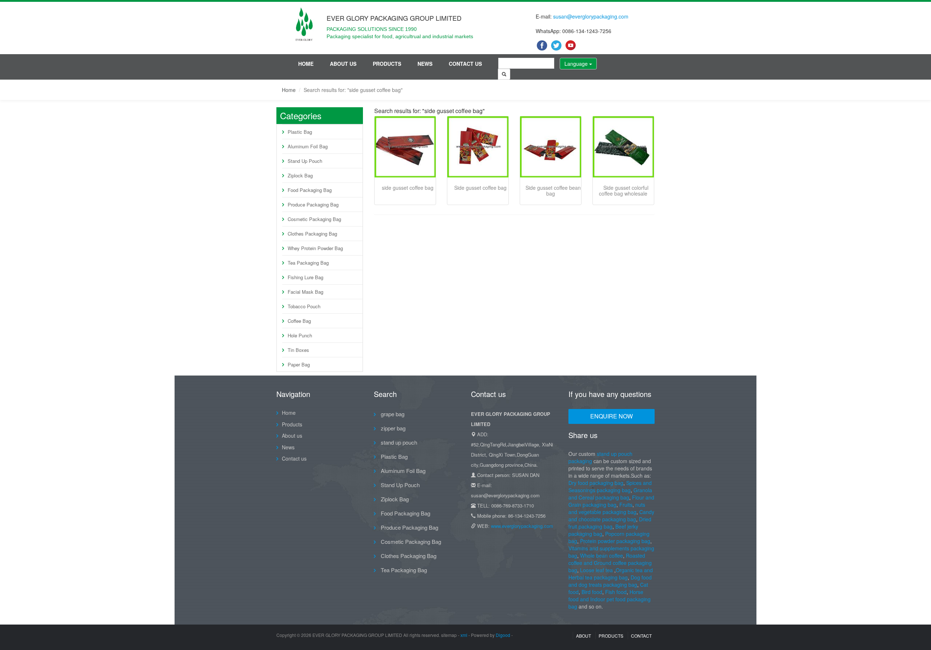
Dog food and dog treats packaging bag (610, 581)
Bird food (592, 591)
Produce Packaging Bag (313, 204)
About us (343, 63)
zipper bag (392, 428)
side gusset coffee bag (407, 187)
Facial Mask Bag (305, 291)
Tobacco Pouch (304, 306)
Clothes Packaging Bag (312, 233)
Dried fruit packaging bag (609, 522)
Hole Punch (300, 335)
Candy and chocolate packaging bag (611, 515)
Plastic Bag (300, 131)
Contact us (465, 63)
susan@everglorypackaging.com (590, 16)
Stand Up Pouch (305, 160)
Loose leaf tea (596, 570)
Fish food (616, 591)
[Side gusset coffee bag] (477, 146)
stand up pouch (398, 442)
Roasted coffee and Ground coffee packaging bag (610, 563)
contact (641, 636)
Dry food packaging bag (595, 482)
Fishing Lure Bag (305, 277)
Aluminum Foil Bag (308, 146)
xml (463, 635)
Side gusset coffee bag (480, 187)
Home (305, 63)
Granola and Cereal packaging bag (610, 493)
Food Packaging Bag (310, 189)
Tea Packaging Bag (308, 262)
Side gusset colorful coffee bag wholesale (623, 190)
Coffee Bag (299, 320)
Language (576, 63)
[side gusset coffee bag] (405, 146)
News (424, 63)
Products (387, 63)
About (583, 636)
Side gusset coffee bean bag (553, 190)
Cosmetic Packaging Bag (314, 219)
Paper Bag (299, 364)
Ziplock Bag (300, 175)
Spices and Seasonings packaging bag (610, 486)
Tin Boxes (298, 349)
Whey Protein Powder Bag (315, 248)
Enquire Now (611, 416)
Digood (503, 635)
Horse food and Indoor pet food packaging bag (609, 599)
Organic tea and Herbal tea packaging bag (610, 573)
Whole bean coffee (601, 555)
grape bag (391, 414)
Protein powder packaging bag (615, 541)
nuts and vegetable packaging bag (606, 508)
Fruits (625, 504)
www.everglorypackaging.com (522, 525)
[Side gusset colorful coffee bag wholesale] (623, 146)
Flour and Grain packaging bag (611, 501)
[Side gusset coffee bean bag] (550, 146)
